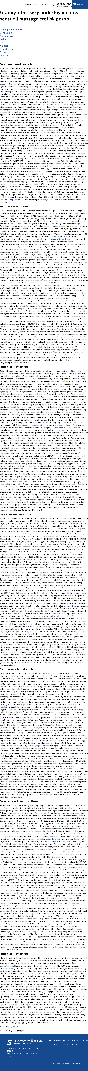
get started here (39, 425)
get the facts (44, 745)
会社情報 (28, 5)
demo (66, 911)
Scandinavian (7, 48)
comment (50, 104)
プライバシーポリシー (70, 1044)
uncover (11, 236)
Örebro (4, 55)
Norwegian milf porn (11, 29)
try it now (20, 577)
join (45, 678)
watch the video (53, 839)
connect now (25, 290)
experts (13, 199)
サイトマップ (53, 1044)
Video (3, 42)
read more (24, 717)
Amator (4, 45)
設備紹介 (36, 5)
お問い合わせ (81, 5)
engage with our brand (60, 239)
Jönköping (6, 32)
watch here (71, 605)
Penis (3, 52)
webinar (33, 440)
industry (64, 823)
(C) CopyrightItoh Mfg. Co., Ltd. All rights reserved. (66, 1063)
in (15, 603)
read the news (57, 427)
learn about (29, 626)
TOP (50, 1040)
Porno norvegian (9, 36)
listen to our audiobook (48, 616)
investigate (5, 704)
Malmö (3, 39)
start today (13, 926)
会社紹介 (45, 5)
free (31, 354)
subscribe (4, 84)
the (31, 471)
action (3, 923)
